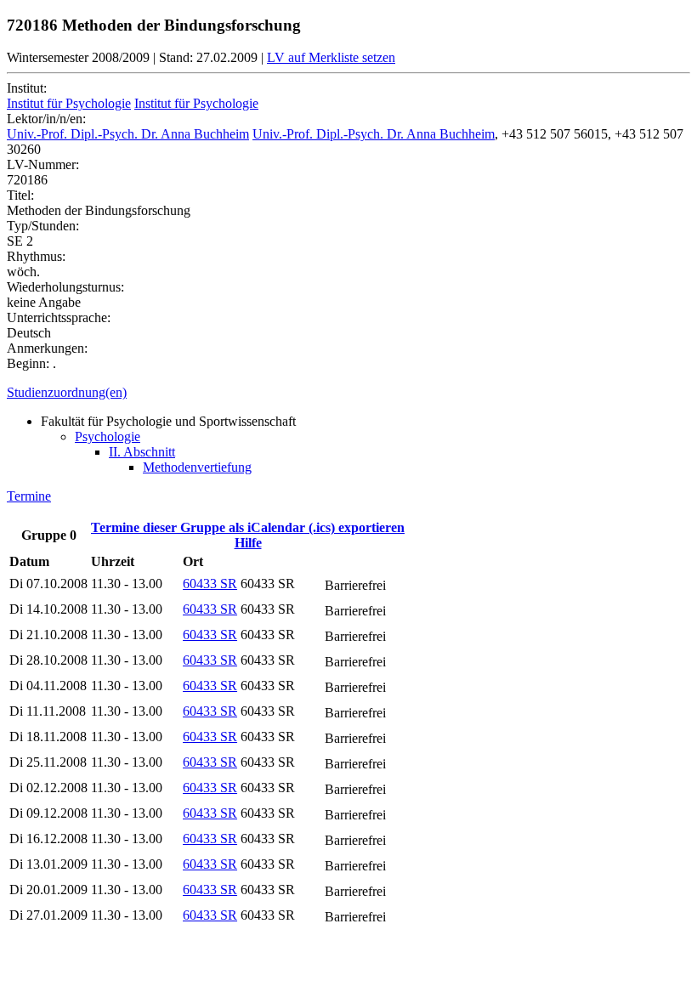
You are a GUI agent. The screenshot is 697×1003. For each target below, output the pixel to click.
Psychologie (107, 436)
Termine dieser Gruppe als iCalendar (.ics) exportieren (248, 527)
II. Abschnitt (142, 452)
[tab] (348, 392)
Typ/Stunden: (43, 225)
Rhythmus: (36, 256)
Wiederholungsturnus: (65, 287)
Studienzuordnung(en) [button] (67, 392)
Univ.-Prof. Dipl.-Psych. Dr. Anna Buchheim (128, 134)
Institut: (27, 88)
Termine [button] (29, 496)
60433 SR (210, 583)
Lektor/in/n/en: (46, 118)
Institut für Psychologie (69, 103)
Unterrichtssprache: (58, 317)
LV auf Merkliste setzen (331, 57)
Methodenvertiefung (197, 467)
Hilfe (248, 543)
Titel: (20, 195)
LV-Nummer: (43, 164)
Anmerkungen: (47, 348)
